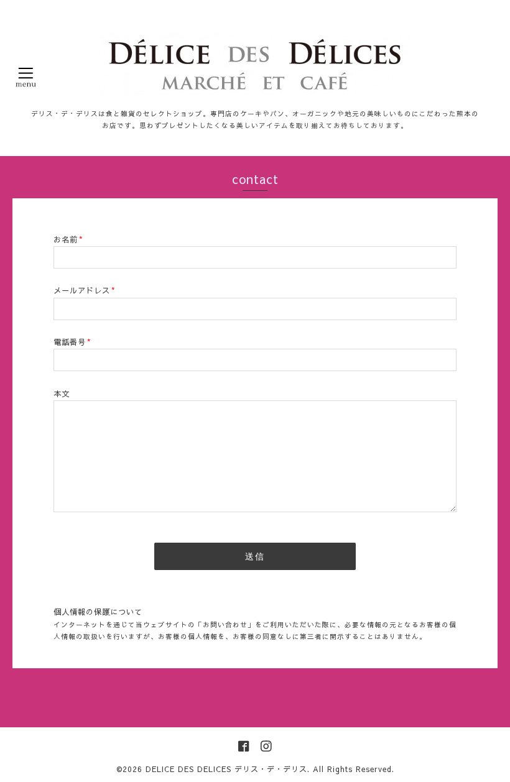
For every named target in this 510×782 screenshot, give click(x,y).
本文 (61, 393)
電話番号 (72, 341)
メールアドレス (84, 290)
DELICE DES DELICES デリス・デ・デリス (226, 769)
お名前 (68, 239)
